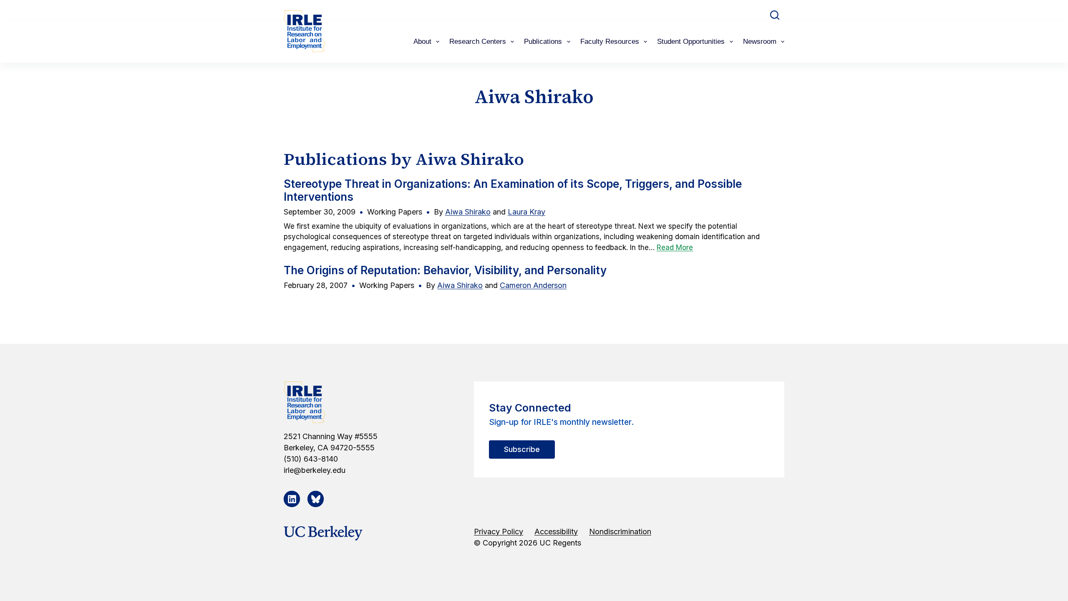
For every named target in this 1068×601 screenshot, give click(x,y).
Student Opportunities (691, 41)
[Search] (774, 15)
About (422, 41)
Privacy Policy (498, 531)
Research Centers (477, 41)
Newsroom (759, 41)
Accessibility (556, 531)
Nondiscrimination (620, 531)
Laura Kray (526, 211)
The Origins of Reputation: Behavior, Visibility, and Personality (445, 270)
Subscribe (522, 449)
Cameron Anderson (533, 285)
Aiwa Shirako (468, 211)
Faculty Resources (609, 41)
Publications (543, 41)
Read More (675, 247)
